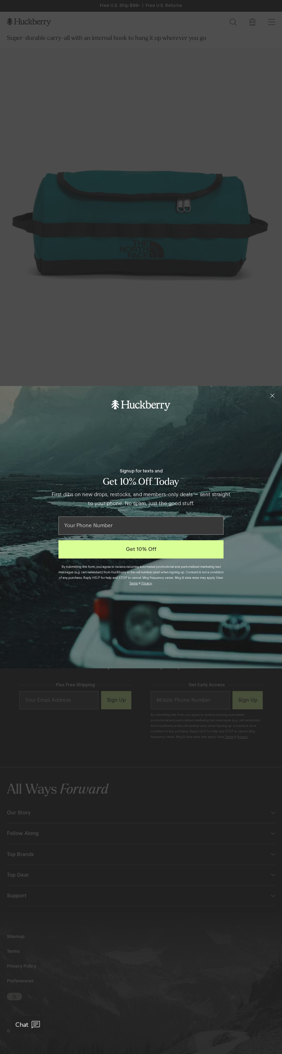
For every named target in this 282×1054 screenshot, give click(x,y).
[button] (27, 1024)
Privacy (146, 583)
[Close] (272, 396)
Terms (133, 583)
